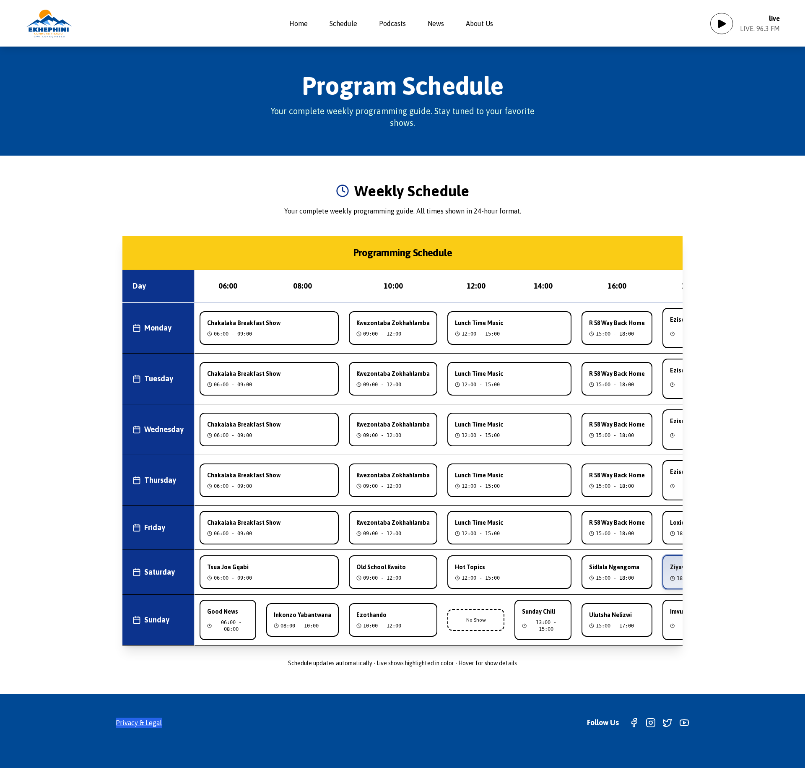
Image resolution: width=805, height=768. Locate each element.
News (436, 23)
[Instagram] (651, 723)
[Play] (721, 23)
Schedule (343, 23)
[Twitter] (667, 723)
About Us (479, 23)
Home (298, 23)
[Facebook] (634, 723)
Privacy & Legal (139, 722)
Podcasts (392, 23)
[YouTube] (684, 723)
